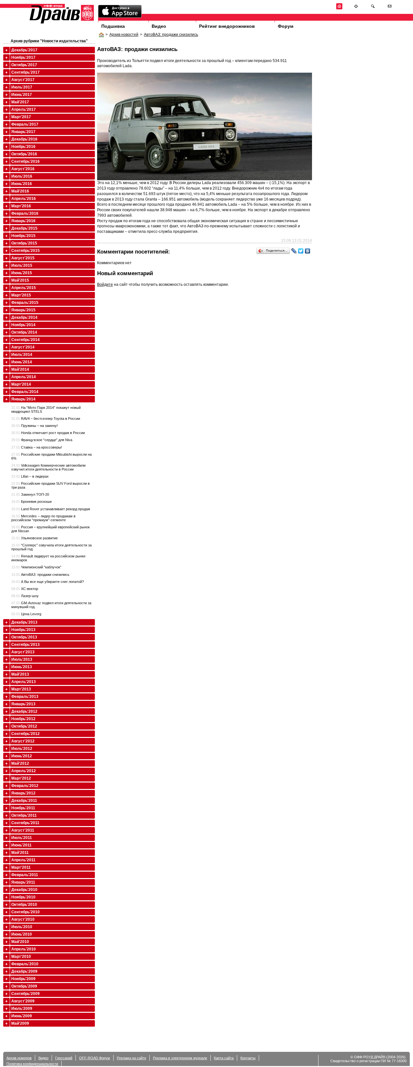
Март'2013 (21, 689)
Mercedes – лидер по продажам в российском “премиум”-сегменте (43, 518)
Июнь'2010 (21, 934)
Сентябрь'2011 (25, 823)
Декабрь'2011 (24, 800)
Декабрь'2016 (24, 139)
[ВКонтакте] (307, 251)
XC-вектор (24, 589)
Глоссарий (63, 1058)
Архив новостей (123, 34)
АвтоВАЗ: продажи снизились (171, 34)
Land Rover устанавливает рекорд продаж (50, 509)
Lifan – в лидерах (30, 476)
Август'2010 (23, 919)
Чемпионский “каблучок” (36, 567)
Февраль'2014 (24, 391)
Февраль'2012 (24, 785)
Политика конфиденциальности (32, 1064)
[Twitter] (300, 251)
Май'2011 (20, 852)
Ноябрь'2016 (23, 146)
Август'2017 (23, 80)
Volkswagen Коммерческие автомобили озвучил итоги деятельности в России (48, 467)
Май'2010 (20, 941)
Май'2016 (20, 191)
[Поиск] (373, 8)
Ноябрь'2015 (23, 235)
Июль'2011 (21, 837)
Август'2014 (23, 347)
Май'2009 (20, 1023)
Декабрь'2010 (24, 889)
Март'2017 (21, 117)
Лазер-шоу (25, 596)
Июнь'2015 (21, 273)
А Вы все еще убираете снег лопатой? (47, 582)
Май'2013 (20, 674)
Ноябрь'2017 (23, 57)
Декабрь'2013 (24, 622)
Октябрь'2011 (24, 815)
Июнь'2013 (21, 667)
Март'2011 (21, 867)
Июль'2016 (21, 176)
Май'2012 (20, 763)
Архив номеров (19, 1058)
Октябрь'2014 (24, 332)
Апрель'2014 (23, 377)
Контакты (248, 1058)
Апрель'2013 (23, 681)
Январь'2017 (23, 131)
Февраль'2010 (24, 964)
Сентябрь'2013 (25, 644)
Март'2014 (21, 384)
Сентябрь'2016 (25, 161)
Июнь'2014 (21, 362)
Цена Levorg (26, 614)
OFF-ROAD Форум (94, 1058)
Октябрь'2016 (24, 154)
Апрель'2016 (23, 198)
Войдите (105, 284)
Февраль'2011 (24, 875)
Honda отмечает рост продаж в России (48, 433)
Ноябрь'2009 (23, 979)
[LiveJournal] (294, 251)
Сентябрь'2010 (25, 912)
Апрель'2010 (23, 949)
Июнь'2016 (21, 183)
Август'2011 (22, 830)
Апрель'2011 (23, 860)
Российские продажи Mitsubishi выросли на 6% (51, 456)
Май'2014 (20, 369)
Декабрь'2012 (24, 711)
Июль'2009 (21, 1008)
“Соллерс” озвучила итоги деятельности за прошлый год (51, 547)
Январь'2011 (23, 882)
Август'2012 (23, 741)
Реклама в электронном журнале (180, 1058)
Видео (159, 26)
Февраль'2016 (24, 213)
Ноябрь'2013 (23, 629)
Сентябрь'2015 (25, 250)
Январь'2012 (23, 793)
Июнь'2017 (21, 94)
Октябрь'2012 (24, 726)
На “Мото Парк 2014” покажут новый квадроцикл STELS (46, 409)
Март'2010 (21, 956)
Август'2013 (23, 652)
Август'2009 (23, 1001)
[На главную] (339, 8)
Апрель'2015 (23, 287)
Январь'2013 (23, 704)
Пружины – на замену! (34, 426)
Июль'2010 (21, 927)
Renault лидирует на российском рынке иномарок (48, 558)
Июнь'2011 (21, 845)
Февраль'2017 (24, 124)
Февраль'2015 (24, 302)
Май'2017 (20, 102)
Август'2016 (23, 169)
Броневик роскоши (31, 501)
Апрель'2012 (23, 771)
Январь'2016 (23, 221)
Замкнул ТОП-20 (30, 494)
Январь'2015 (23, 310)
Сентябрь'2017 (25, 72)
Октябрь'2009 (24, 986)
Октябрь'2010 (24, 904)
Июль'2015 (21, 265)
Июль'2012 (21, 748)
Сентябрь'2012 (25, 733)
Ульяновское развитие (34, 538)
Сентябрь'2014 (25, 339)
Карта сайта (224, 1058)
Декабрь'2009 (24, 971)
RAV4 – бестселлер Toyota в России (45, 418)
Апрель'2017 (23, 109)
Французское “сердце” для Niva (41, 440)
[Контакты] (390, 8)
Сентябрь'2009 (25, 993)
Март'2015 (21, 295)
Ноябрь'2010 (23, 897)
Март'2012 (21, 778)
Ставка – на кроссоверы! (36, 447)
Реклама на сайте (131, 1058)
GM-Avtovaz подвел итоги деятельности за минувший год (51, 605)
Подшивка (113, 26)
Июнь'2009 (21, 1016)
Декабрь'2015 (24, 228)
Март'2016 (21, 206)
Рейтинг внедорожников (227, 26)
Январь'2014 (23, 399)
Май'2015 (20, 280)
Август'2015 (23, 258)
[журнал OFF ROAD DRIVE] (61, 23)
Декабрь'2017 (24, 50)
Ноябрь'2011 (23, 808)
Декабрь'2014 (24, 317)
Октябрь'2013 (24, 637)
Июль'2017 (21, 87)
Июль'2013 (21, 659)
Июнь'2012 (21, 756)
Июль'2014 (21, 354)
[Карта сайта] (356, 8)
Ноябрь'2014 (23, 325)
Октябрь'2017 (24, 65)
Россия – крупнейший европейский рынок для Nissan (50, 529)
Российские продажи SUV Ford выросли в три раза (50, 485)
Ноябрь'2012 (23, 719)
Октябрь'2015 (24, 243)
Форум (285, 26)
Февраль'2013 (24, 696)
